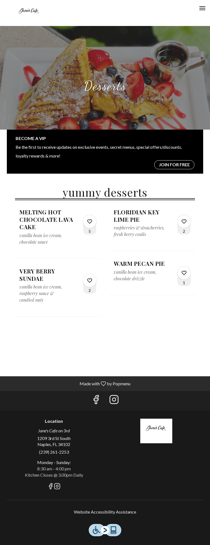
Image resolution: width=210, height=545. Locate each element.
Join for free (174, 164)
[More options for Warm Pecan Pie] (184, 272)
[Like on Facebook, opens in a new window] (96, 401)
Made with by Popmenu (67, 383)
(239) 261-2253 (54, 451)
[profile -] (188, 8)
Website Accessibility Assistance (105, 511)
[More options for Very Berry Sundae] (89, 280)
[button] (58, 233)
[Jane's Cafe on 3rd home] (29, 13)
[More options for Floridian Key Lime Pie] (184, 221)
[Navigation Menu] (202, 8)
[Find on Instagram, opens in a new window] (114, 401)
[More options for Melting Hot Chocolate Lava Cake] (89, 221)
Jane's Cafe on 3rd (156, 431)
